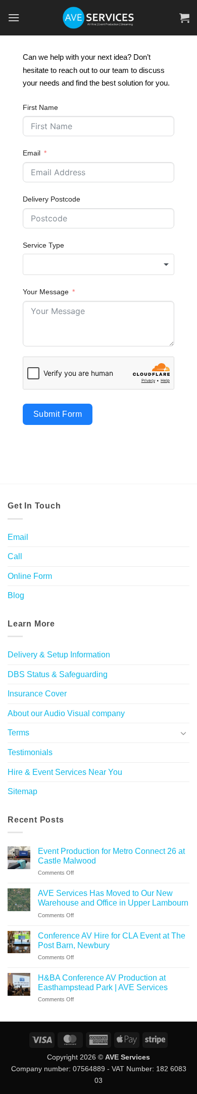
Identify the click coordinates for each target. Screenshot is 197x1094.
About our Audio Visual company (66, 713)
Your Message (46, 292)
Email (31, 153)
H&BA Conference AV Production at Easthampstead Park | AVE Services (103, 982)
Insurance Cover (37, 693)
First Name (40, 107)
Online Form (30, 576)
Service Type (43, 245)
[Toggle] (183, 733)
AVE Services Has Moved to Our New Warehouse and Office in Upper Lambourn (113, 898)
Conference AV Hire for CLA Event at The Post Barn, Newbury (111, 940)
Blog (16, 595)
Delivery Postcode (51, 199)
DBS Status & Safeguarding (58, 674)
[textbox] (98, 264)
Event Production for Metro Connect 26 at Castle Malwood (111, 856)
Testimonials (30, 752)
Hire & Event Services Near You (65, 772)
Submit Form (57, 414)
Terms (18, 732)
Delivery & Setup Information (59, 654)
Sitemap (22, 791)
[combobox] (98, 264)
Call (15, 556)
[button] (14, 17)
